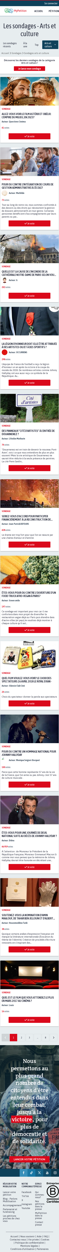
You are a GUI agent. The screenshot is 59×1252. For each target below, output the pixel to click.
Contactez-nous (18, 1249)
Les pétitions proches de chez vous (11, 1228)
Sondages (16, 53)
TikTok (25, 1205)
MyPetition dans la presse (41, 1225)
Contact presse (39, 1232)
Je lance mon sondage (29, 68)
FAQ (46, 1245)
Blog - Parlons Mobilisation (10, 1209)
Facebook (27, 1201)
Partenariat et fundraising (10, 1219)
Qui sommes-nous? (40, 1204)
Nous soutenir (27, 1245)
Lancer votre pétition (29, 1166)
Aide (39, 1245)
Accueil (38, 11)
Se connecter (51, 3)
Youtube (26, 1217)
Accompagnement (12, 1214)
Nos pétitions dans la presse (39, 1214)
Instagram (27, 1213)
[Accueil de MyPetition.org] (16, 11)
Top (37, 44)
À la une (25, 45)
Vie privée (33, 1249)
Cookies (45, 1249)
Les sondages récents (10, 45)
